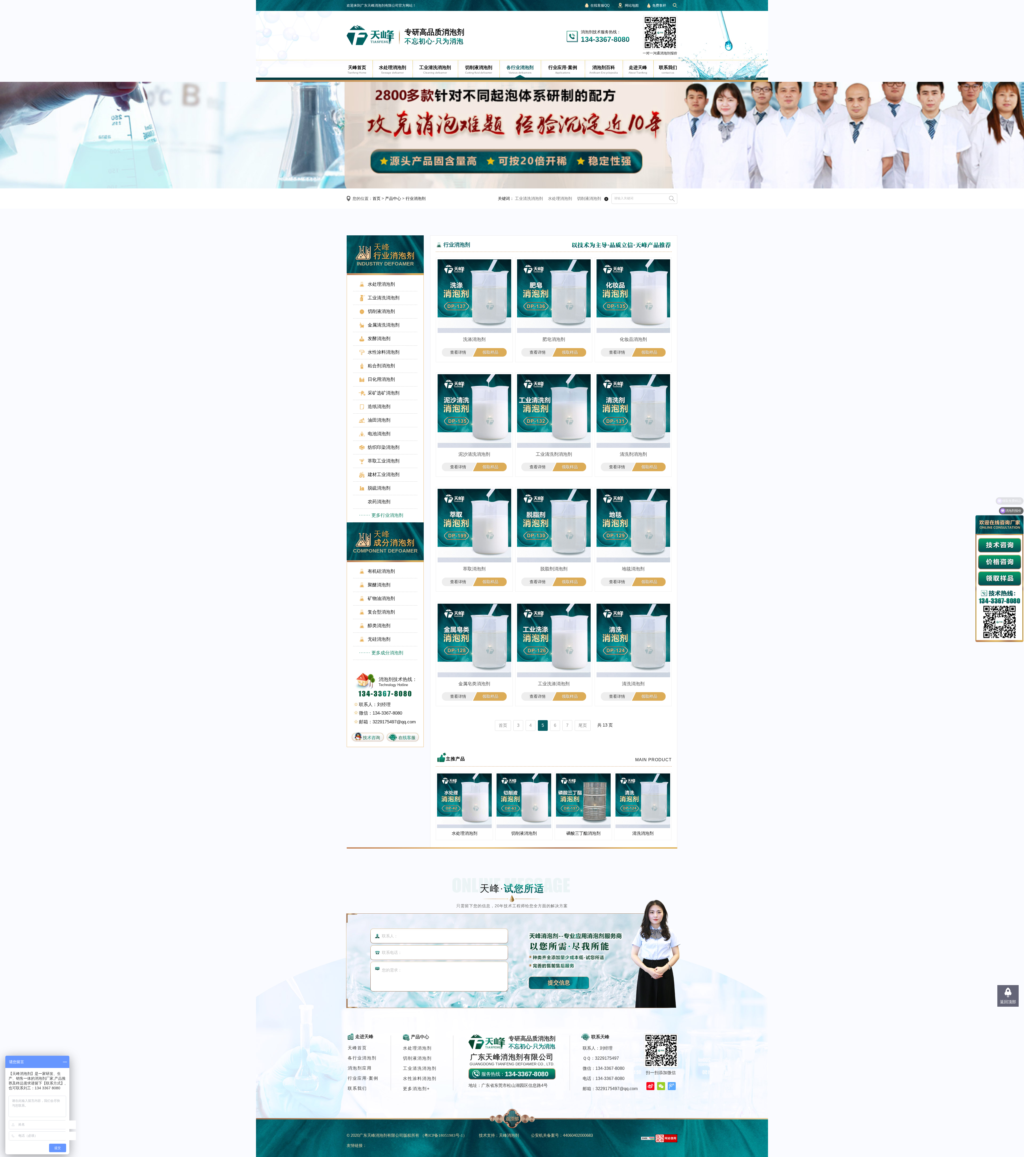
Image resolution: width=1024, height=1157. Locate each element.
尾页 (582, 725)
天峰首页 (357, 1048)
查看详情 (458, 352)
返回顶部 (1008, 1001)
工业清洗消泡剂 (529, 198)
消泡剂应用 (360, 1068)
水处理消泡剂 (560, 198)
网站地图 (632, 5)
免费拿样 (659, 5)
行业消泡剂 (416, 198)
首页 (377, 198)
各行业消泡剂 (362, 1058)
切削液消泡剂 (589, 198)
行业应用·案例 (363, 1078)
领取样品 (490, 352)
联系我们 (357, 1088)
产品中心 (393, 198)
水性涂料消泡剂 (420, 1078)
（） (443, 1135)
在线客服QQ (600, 5)
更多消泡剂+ (416, 1088)
